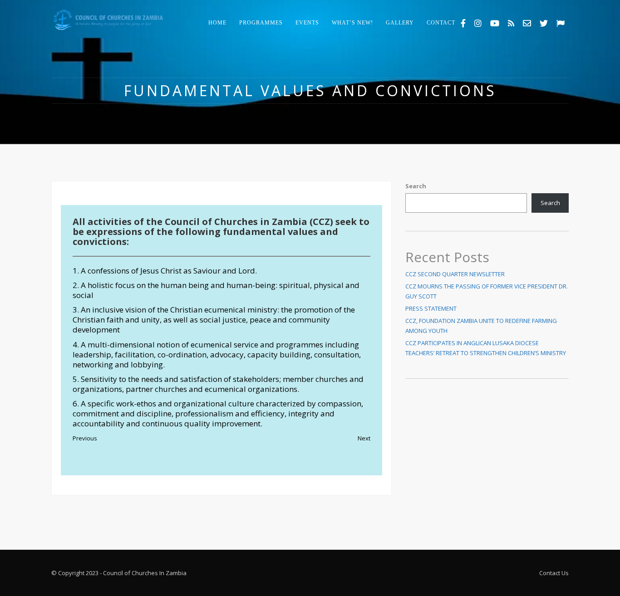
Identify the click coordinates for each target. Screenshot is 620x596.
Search (415, 186)
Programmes (261, 23)
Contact (441, 23)
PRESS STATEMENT (431, 308)
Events (307, 23)
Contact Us (554, 573)
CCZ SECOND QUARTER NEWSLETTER (455, 274)
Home (217, 23)
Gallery (400, 23)
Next (364, 438)
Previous (85, 438)
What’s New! (352, 23)
